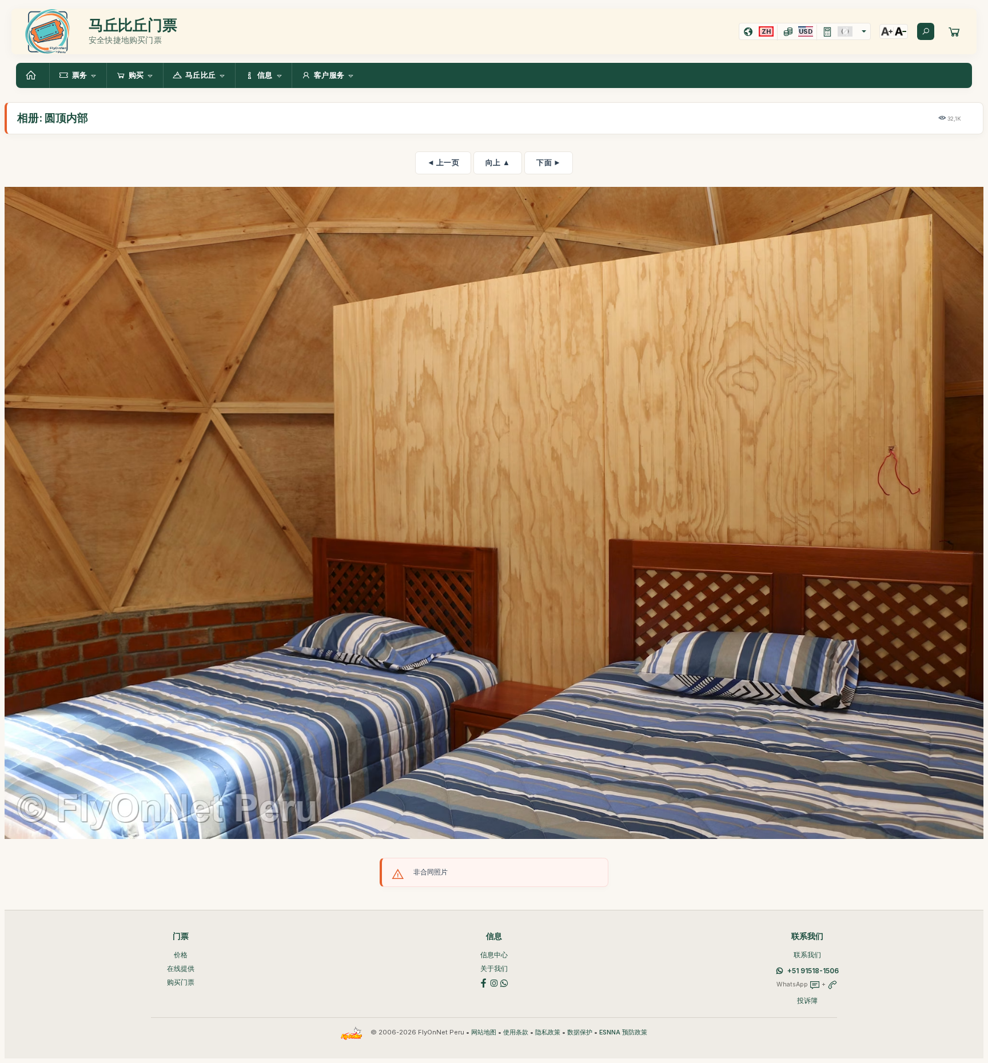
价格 (181, 954)
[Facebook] (484, 982)
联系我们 (807, 954)
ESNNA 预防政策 (623, 1032)
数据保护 (579, 1032)
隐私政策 (547, 1032)
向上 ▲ (497, 162)
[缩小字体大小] (900, 31)
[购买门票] (954, 31)
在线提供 (180, 968)
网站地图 (483, 1032)
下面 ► (548, 162)
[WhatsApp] (504, 982)
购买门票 (180, 982)
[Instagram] (494, 982)
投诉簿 (807, 1000)
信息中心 (494, 954)
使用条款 (515, 1032)
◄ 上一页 (443, 162)
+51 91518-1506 (813, 970)
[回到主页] (32, 75)
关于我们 (494, 968)
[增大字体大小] (887, 31)
